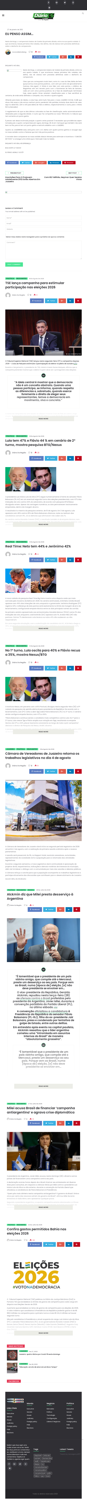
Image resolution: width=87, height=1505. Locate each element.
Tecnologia (51, 1415)
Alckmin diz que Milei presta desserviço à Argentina (40, 896)
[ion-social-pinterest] (49, 8)
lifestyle (36, 1464)
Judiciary (10, 1423)
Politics (36, 1476)
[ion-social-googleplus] (56, 2)
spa (42, 1476)
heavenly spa (45, 1461)
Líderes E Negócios (53, 1422)
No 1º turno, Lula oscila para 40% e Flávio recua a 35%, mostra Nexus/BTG (42, 652)
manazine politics (40, 1470)
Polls (8, 1429)
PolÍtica (49, 1412)
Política (10, 278)
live (42, 1464)
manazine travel (39, 1473)
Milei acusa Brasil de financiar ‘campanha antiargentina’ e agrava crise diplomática (41, 1110)
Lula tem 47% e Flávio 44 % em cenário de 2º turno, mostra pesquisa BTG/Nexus (40, 442)
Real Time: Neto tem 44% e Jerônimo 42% (38, 546)
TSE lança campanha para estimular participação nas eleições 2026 (34, 285)
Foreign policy (12, 1426)
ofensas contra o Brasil (35, 998)
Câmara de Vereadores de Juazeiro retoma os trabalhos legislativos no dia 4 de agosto (42, 755)
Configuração (52, 1418)
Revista (31, 890)
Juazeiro (10, 749)
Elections (10, 1433)
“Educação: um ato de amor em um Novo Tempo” (38, 1367)
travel (48, 1476)
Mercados (50, 1409)
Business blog (47, 1458)
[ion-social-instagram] (73, 2)
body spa (47, 1455)
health (36, 1461)
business (37, 1458)
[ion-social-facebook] (48, 2)
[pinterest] (79, 57)
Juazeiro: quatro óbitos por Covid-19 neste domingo (39, 1354)
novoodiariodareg (19, 52)
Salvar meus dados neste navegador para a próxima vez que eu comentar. (35, 237)
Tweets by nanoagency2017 (70, 1454)
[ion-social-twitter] (65, 2)
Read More (43, 419)
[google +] (63, 57)
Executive (10, 1413)
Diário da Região (18, 295)
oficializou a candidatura (51, 1011)
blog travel (37, 1455)
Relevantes (22, 278)
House (9, 1420)
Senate (9, 1417)
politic (49, 1473)
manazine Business (40, 1467)
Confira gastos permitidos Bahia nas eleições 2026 (36, 1231)
